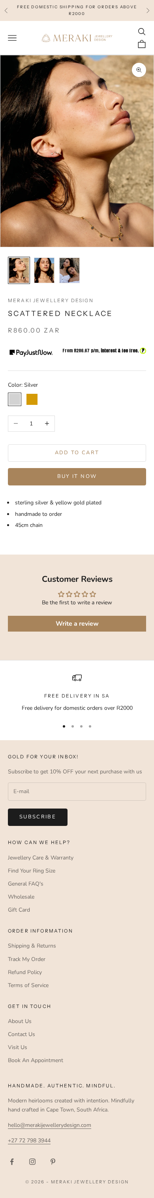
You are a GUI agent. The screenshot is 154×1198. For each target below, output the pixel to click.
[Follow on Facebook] (12, 1162)
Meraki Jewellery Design (51, 300)
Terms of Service (28, 985)
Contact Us (21, 1034)
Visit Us (17, 1047)
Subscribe (37, 816)
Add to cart (77, 452)
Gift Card (19, 910)
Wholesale (21, 897)
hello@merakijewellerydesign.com (49, 1125)
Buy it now (77, 476)
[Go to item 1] (19, 270)
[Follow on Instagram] (32, 1162)
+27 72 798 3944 (29, 1140)
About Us (20, 1021)
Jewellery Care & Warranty (40, 857)
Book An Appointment (35, 1060)
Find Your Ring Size (31, 871)
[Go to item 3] (69, 270)
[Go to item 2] (44, 270)
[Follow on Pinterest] (53, 1162)
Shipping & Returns (32, 946)
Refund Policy (25, 972)
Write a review (77, 623)
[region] (77, 692)
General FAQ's (25, 884)
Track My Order (26, 959)
